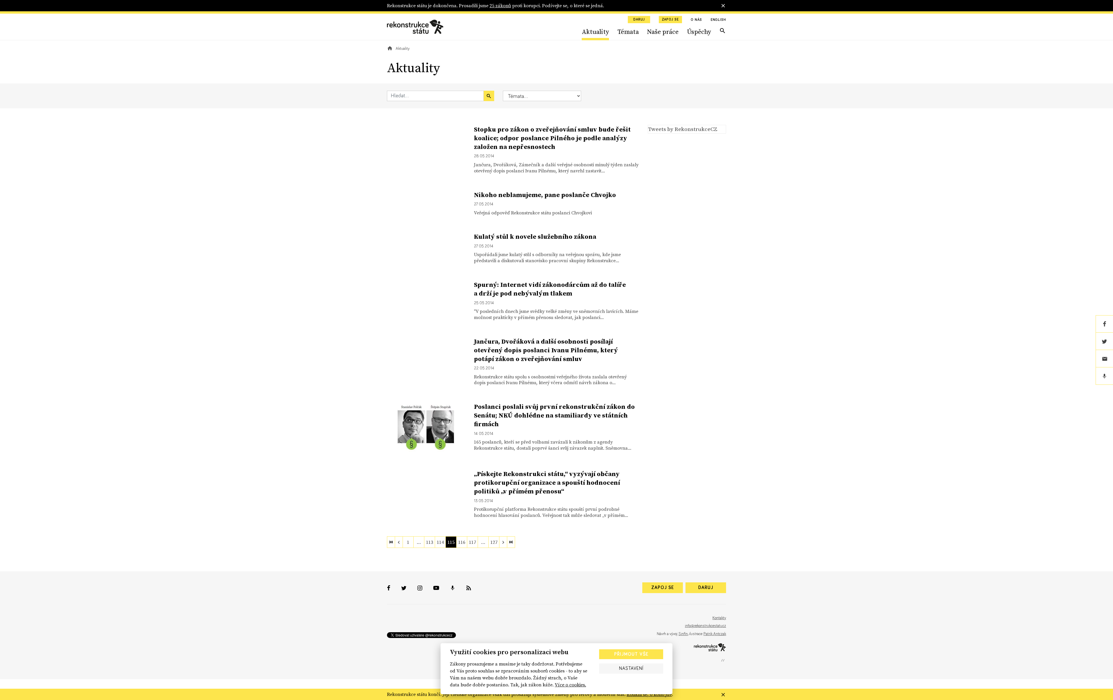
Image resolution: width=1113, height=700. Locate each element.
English (718, 20)
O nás (696, 20)
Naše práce (663, 31)
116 (461, 542)
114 (440, 542)
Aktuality (595, 31)
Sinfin (683, 634)
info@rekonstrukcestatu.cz (705, 626)
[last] (511, 542)
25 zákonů (500, 5)
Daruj (639, 19)
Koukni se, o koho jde (649, 694)
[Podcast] (1104, 376)
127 (493, 542)
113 (429, 542)
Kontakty (719, 618)
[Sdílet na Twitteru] (1104, 341)
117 (472, 542)
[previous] (399, 542)
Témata (628, 31)
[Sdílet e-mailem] (1104, 358)
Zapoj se (670, 19)
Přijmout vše (631, 654)
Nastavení (631, 668)
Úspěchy (699, 31)
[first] (391, 542)
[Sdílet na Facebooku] (1104, 324)
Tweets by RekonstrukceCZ (682, 129)
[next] (503, 542)
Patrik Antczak (714, 634)
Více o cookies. (570, 684)
